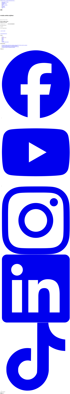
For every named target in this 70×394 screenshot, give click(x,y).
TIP (2, 5)
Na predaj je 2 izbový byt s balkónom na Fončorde (8, 47)
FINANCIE (3, 2)
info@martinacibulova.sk (3, 33)
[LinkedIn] (36, 322)
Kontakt (3, 41)
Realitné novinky (4, 37)
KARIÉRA (3, 6)
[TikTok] (36, 390)
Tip (2, 40)
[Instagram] (36, 254)
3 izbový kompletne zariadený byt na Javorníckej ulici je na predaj (10, 46)
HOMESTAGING (4, 3)
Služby (3, 38)
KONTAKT (3, 7)
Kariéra (3, 39)
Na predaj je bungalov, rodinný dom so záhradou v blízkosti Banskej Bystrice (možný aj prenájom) (14, 45)
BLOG (3, 4)
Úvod (2, 36)
